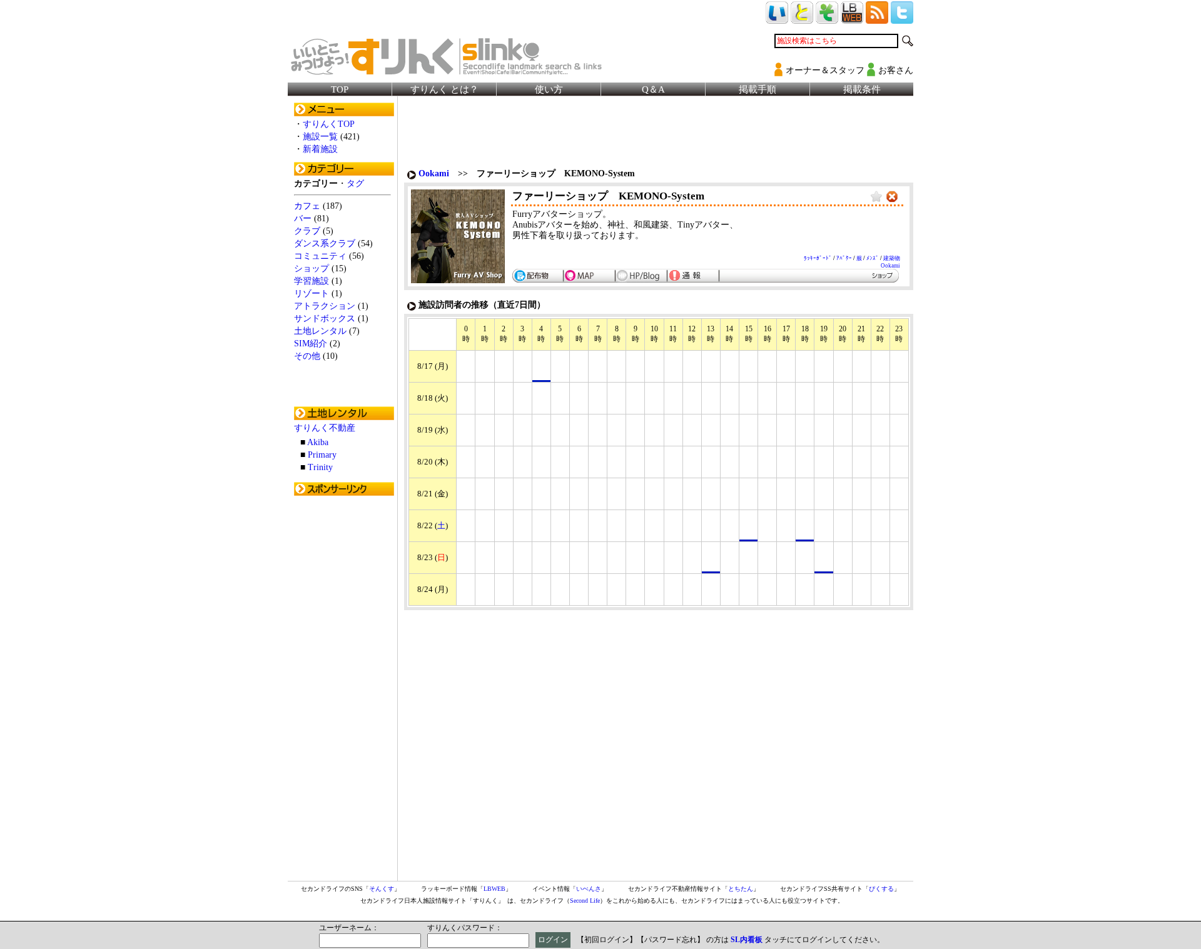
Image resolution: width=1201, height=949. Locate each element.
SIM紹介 (310, 343)
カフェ (307, 206)
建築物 (891, 258)
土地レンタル (320, 331)
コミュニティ (320, 256)
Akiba (317, 442)
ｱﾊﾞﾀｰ (844, 258)
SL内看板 (747, 939)
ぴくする (881, 888)
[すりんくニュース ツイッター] (902, 18)
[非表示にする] (892, 197)
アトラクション (324, 306)
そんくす (381, 888)
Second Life (585, 900)
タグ (355, 183)
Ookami (433, 173)
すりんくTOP (329, 124)
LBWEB (494, 888)
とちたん (740, 888)
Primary (322, 454)
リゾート (311, 293)
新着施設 (320, 149)
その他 (307, 356)
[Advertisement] (344, 689)
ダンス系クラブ (324, 243)
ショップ (311, 268)
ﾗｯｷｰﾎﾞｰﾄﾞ (818, 258)
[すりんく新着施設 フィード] (877, 18)
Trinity (320, 467)
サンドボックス (324, 318)
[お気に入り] (876, 197)
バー (303, 218)
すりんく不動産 (324, 428)
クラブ (307, 231)
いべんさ (588, 888)
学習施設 (311, 281)
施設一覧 (320, 136)
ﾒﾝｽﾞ (872, 258)
